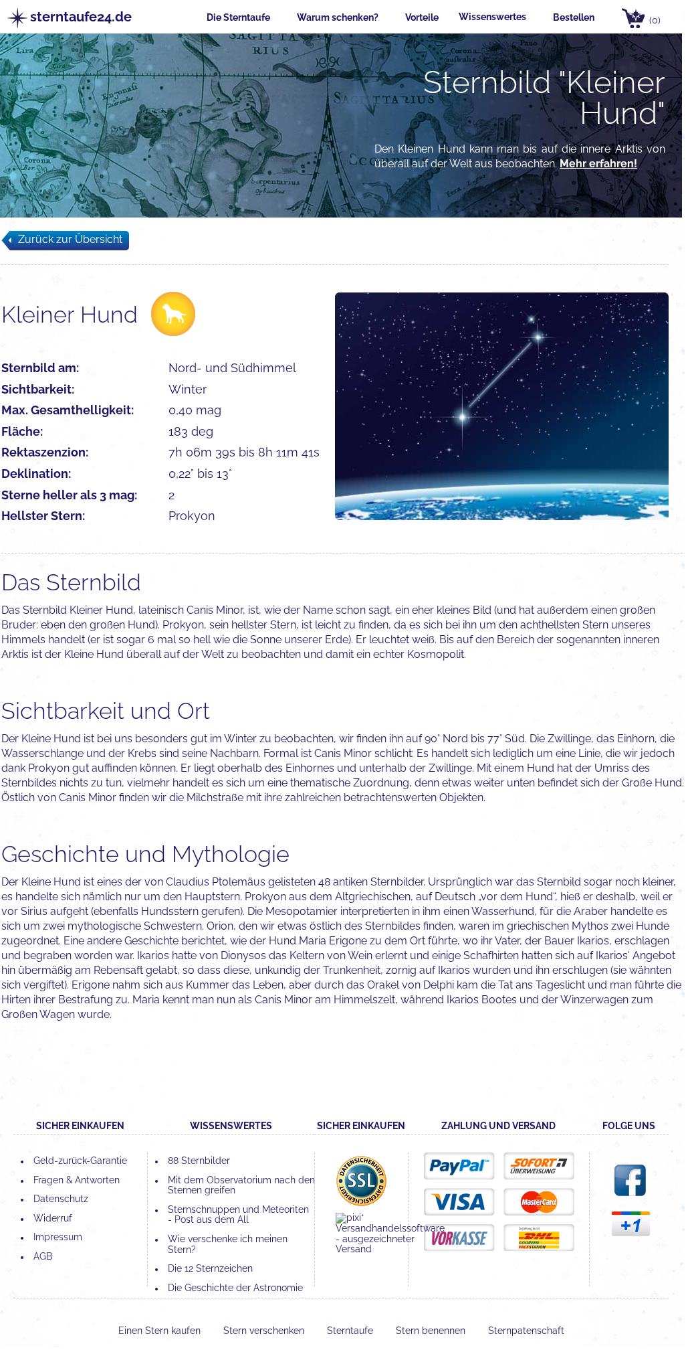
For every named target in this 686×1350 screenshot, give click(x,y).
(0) (655, 20)
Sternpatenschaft (526, 1330)
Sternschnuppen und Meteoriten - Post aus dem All (238, 1215)
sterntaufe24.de (74, 17)
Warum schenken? (337, 17)
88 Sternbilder (199, 1160)
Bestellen (573, 17)
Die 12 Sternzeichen (210, 1268)
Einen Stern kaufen (160, 1330)
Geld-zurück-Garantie (80, 1160)
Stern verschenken (265, 1330)
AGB (42, 1256)
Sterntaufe (351, 1330)
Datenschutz (60, 1198)
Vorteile (422, 17)
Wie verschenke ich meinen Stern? (228, 1244)
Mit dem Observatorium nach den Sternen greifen (241, 1185)
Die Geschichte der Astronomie (235, 1287)
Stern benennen (432, 1330)
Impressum (57, 1237)
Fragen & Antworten (76, 1180)
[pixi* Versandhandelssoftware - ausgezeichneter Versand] (390, 1249)
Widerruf (52, 1218)
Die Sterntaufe (238, 17)
